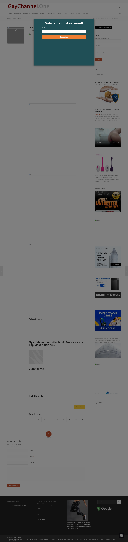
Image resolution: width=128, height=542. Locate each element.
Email (43, 28)
